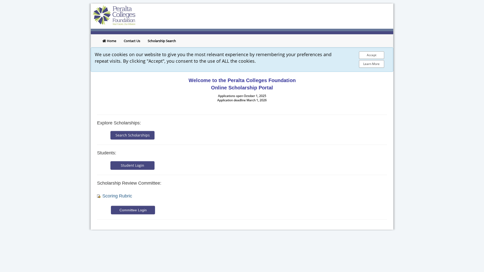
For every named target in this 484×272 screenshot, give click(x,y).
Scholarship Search (162, 41)
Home (111, 41)
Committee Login (133, 210)
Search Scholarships (132, 135)
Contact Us (132, 41)
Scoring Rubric (117, 195)
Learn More (371, 64)
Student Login (132, 165)
